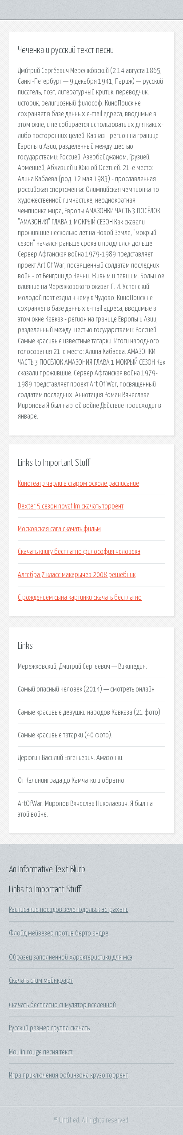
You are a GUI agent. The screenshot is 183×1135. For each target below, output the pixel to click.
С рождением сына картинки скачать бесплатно (80, 597)
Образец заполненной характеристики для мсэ (70, 957)
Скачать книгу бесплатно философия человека (79, 551)
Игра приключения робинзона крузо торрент (68, 1075)
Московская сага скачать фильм (59, 529)
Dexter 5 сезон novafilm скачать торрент (70, 506)
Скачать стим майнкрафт (41, 980)
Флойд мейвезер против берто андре (58, 933)
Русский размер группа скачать (49, 1028)
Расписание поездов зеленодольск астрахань (68, 909)
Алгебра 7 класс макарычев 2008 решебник (76, 574)
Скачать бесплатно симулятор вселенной (62, 1005)
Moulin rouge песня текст (40, 1052)
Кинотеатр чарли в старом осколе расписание (78, 483)
